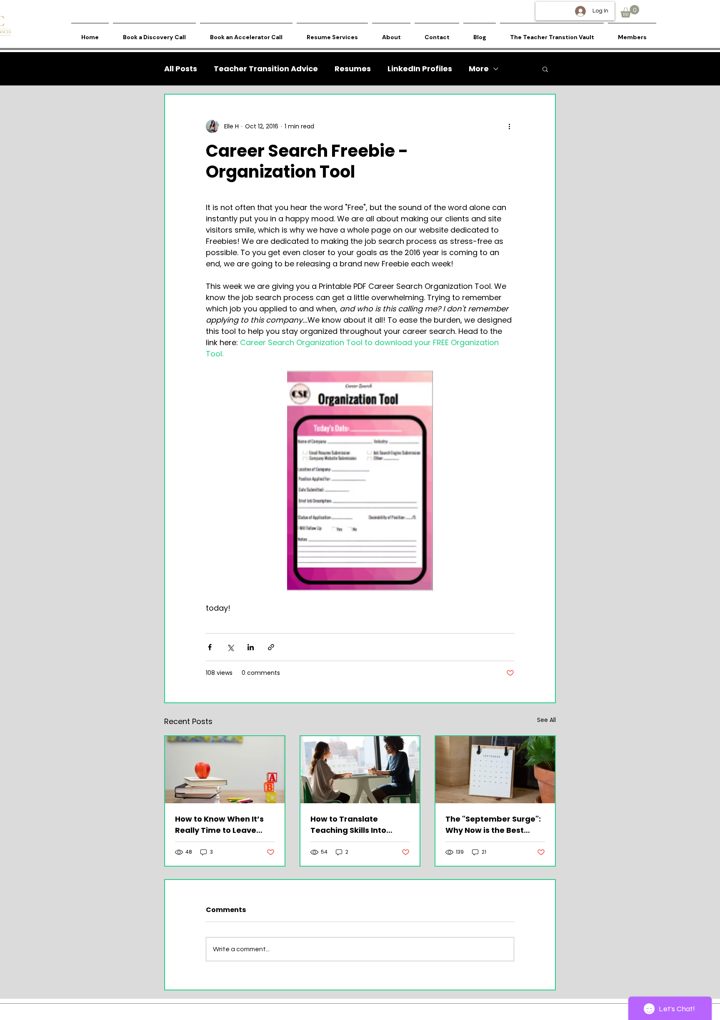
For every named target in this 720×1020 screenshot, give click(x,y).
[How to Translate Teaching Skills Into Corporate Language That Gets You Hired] (360, 769)
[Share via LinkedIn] (251, 647)
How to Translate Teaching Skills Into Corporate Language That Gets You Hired (352, 825)
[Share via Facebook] (210, 647)
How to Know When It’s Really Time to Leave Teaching (219, 825)
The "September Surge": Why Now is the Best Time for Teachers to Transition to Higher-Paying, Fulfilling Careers (494, 825)
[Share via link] (271, 647)
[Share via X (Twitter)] (230, 647)
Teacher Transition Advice (266, 68)
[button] (629, 11)
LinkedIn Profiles (420, 68)
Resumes (353, 68)
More (479, 68)
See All (546, 720)
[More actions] (509, 126)
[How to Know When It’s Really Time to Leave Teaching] (225, 769)
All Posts (180, 68)
